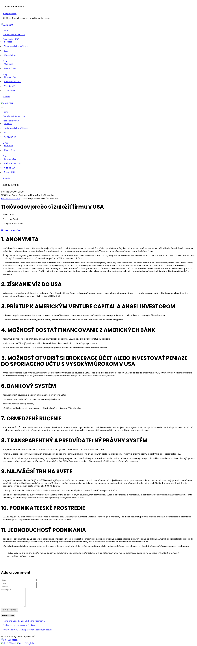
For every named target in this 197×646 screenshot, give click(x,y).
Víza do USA (9, 86)
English (14, 639)
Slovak (13, 643)
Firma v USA (10, 77)
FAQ (6, 50)
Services (8, 41)
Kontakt (6, 96)
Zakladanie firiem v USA (14, 34)
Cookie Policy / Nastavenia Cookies (19, 625)
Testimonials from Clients (15, 46)
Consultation (10, 55)
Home (5, 30)
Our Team (8, 63)
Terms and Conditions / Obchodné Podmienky (24, 620)
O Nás (5, 61)
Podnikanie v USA (11, 39)
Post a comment (9, 610)
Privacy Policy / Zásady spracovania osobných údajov (27, 629)
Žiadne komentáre (11, 230)
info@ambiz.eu (9, 13)
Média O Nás (10, 68)
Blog (5, 74)
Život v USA (9, 90)
